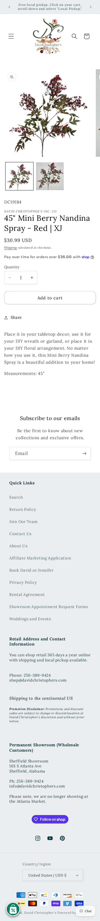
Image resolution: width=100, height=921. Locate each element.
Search (16, 497)
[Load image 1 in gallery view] (19, 176)
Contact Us (20, 533)
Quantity (12, 267)
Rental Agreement (27, 594)
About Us (18, 545)
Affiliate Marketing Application (40, 558)
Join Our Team (23, 521)
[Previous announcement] (9, 7)
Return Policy (22, 509)
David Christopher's (40, 913)
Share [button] (16, 317)
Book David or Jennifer (31, 570)
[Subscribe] (84, 453)
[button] (11, 36)
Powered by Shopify (73, 913)
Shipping (10, 247)
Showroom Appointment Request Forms (48, 606)
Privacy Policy (23, 582)
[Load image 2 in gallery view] (50, 176)
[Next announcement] (91, 7)
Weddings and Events (30, 618)
